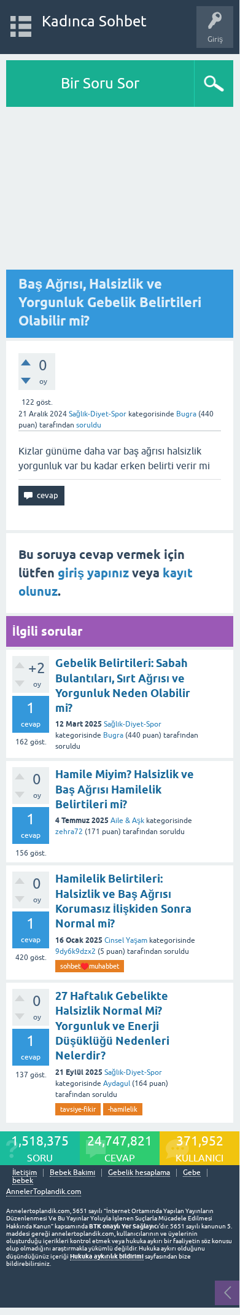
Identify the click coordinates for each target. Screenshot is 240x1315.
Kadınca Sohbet (94, 21)
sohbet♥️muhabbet (89, 966)
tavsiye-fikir (78, 1109)
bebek (22, 1181)
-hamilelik (122, 1109)
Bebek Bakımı (72, 1173)
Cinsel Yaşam (125, 940)
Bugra (113, 735)
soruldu (88, 425)
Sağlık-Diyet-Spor (97, 414)
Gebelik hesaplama (139, 1173)
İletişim (24, 1173)
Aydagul (116, 1083)
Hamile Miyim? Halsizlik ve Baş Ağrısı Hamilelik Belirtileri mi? (124, 789)
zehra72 (69, 831)
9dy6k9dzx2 (75, 951)
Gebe (192, 1173)
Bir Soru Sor (100, 83)
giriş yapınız (93, 573)
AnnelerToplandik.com (43, 1191)
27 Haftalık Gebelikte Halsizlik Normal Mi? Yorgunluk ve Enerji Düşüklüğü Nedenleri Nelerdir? (112, 1025)
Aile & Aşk (127, 820)
